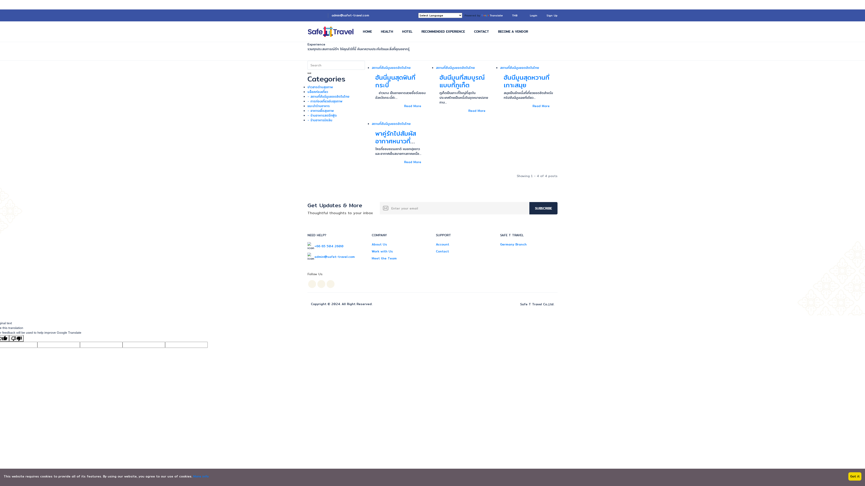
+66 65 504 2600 (329, 246)
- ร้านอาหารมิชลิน (319, 120)
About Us (379, 244)
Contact (481, 31)
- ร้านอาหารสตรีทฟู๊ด (322, 115)
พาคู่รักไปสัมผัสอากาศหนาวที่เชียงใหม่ (395, 140)
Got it (855, 476)
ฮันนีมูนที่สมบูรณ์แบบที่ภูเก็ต (462, 81)
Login (533, 15)
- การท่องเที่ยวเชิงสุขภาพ (324, 101)
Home (367, 31)
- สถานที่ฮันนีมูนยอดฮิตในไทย (328, 96)
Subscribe (543, 208)
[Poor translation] (16, 338)
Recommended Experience (443, 31)
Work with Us (382, 251)
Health (387, 31)
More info (201, 476)
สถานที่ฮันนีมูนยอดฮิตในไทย (391, 67)
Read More (412, 106)
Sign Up (552, 15)
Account (442, 244)
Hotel (407, 31)
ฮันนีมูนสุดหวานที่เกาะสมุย (526, 81)
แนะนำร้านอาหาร (318, 106)
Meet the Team (384, 258)
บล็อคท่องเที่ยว (317, 91)
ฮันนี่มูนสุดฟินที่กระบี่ (395, 81)
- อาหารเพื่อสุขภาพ (320, 110)
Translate (496, 15)
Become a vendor (513, 31)
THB (515, 15)
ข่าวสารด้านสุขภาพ (320, 87)
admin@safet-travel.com (350, 15)
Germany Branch (513, 244)
